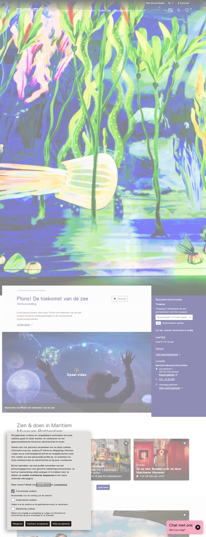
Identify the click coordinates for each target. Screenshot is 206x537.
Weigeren (18, 524)
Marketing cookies (25, 509)
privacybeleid (43, 484)
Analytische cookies (26, 500)
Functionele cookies (26, 491)
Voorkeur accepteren (37, 524)
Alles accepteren (61, 524)
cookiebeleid (60, 484)
